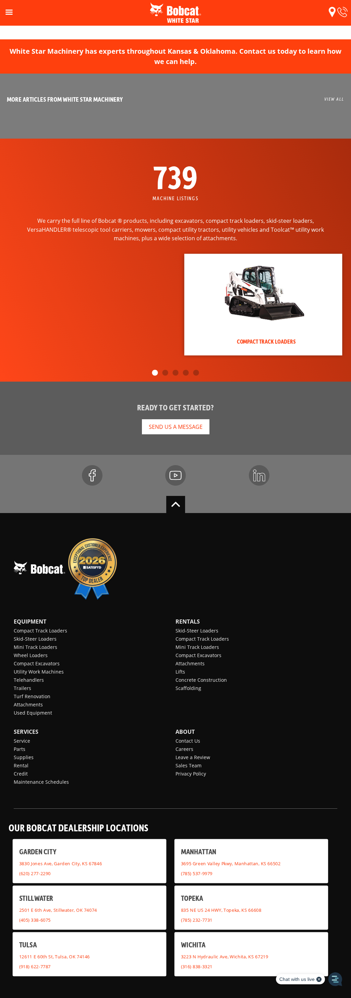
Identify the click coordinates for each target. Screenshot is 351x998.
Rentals (188, 621)
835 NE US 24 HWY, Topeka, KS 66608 (221, 910)
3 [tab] (175, 373)
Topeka (192, 898)
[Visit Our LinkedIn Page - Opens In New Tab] (259, 475)
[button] (332, 12)
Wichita (193, 944)
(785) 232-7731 (197, 920)
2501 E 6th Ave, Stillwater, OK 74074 (58, 910)
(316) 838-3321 (197, 966)
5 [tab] (196, 373)
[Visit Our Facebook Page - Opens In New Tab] (92, 475)
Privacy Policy (191, 773)
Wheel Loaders (31, 655)
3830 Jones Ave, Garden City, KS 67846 (60, 863)
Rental (21, 765)
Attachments (28, 704)
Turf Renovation (32, 696)
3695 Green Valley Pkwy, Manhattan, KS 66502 (231, 863)
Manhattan (198, 851)
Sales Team (189, 765)
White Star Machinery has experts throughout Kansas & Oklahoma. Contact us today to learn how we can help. (175, 56)
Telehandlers (29, 680)
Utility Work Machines (39, 671)
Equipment (30, 621)
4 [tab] (185, 373)
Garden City (37, 851)
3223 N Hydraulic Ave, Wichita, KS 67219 (224, 957)
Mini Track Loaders (35, 647)
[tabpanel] (263, 304)
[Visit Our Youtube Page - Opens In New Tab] (175, 475)
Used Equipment (33, 712)
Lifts (180, 671)
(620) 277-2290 (35, 873)
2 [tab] (165, 373)
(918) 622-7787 (35, 966)
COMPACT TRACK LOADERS (266, 341)
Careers (184, 749)
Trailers (22, 688)
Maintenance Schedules (41, 782)
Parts (19, 749)
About (185, 731)
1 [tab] (155, 373)
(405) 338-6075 (35, 920)
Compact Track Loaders (40, 630)
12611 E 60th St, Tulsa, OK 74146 (54, 957)
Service (22, 741)
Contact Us (188, 741)
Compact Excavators (37, 663)
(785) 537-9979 (197, 873)
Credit (21, 773)
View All (334, 99)
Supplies (24, 757)
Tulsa (28, 944)
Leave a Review (193, 757)
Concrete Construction (201, 680)
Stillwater (36, 898)
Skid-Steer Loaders (35, 639)
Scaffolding (188, 688)
